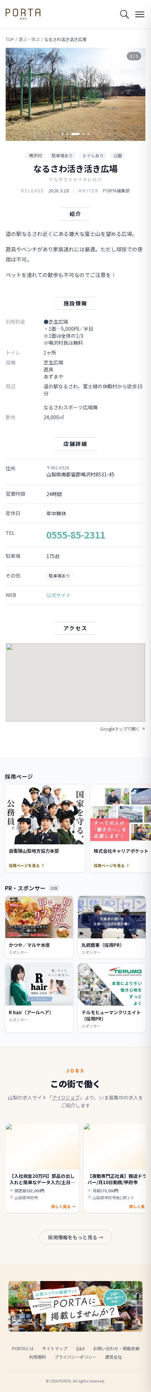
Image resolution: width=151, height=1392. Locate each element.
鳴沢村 (35, 155)
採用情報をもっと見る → (75, 1237)
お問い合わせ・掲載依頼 (116, 1348)
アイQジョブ (66, 1097)
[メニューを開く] (139, 14)
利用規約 (37, 1357)
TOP (10, 39)
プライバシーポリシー (75, 1357)
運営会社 (113, 1357)
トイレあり (93, 155)
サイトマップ (54, 1348)
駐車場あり (62, 155)
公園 (117, 155)
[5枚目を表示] (88, 134)
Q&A (80, 1348)
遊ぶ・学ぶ (29, 39)
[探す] (124, 14)
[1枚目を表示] (62, 134)
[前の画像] (17, 94)
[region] (75, 94)
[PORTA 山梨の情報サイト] (23, 14)
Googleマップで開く (120, 729)
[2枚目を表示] (67, 134)
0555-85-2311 (75, 534)
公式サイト (58, 595)
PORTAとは (23, 1348)
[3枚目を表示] (75, 134)
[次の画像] (134, 94)
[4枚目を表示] (84, 134)
